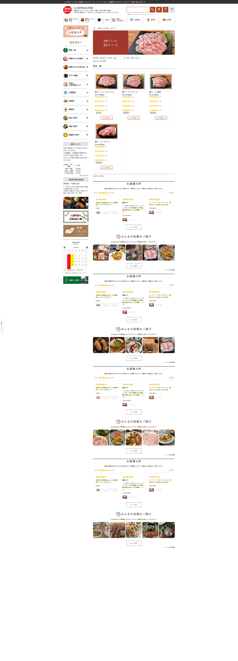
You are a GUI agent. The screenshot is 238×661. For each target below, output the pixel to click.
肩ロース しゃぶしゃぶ (104, 92)
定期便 (71, 101)
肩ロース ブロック (102, 141)
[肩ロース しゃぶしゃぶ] (106, 82)
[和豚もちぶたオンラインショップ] (67, 13)
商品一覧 (72, 50)
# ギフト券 (135, 14)
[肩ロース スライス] (133, 82)
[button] (170, 192)
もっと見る (134, 227)
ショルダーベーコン (160, 219)
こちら (86, 175)
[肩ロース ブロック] (106, 131)
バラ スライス (105, 219)
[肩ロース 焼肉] (160, 82)
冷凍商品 (72, 92)
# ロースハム (150, 14)
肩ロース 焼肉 (155, 92)
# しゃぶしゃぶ (142, 14)
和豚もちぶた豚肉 (103, 28)
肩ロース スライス (130, 92)
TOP (94, 28)
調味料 (71, 109)
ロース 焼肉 (131, 212)
